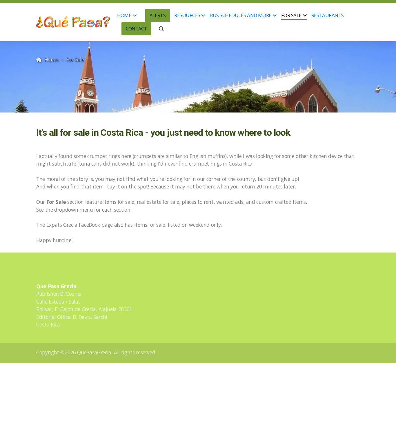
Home (51, 59)
